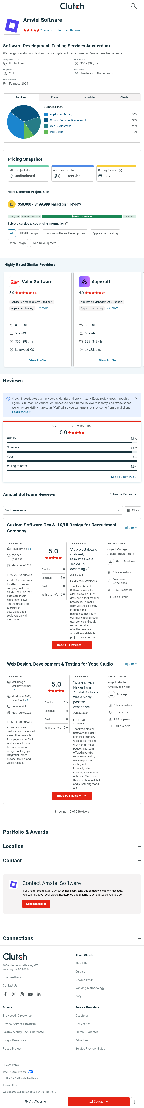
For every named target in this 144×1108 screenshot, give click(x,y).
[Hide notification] (136, 398)
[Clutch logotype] (72, 6)
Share (133, 528)
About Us (81, 963)
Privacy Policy (11, 1064)
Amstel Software (42, 20)
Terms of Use (10, 1085)
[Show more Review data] (72, 645)
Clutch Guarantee (86, 1032)
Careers (80, 971)
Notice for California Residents (20, 1078)
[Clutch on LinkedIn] (38, 994)
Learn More (20, 412)
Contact (99, 1101)
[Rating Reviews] (31, 30)
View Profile (37, 360)
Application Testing (61, 114)
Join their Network (69, 30)
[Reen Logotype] (14, 281)
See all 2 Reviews (122, 476)
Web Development (60, 125)
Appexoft (101, 281)
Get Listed (82, 1015)
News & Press (84, 980)
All (11, 233)
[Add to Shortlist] (135, 1101)
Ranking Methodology (89, 988)
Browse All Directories (17, 1015)
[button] (63, 510)
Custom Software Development (68, 120)
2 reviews (46, 30)
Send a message (36, 903)
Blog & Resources (14, 1040)
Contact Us (10, 985)
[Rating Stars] (23, 293)
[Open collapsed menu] (10, 5)
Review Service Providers (19, 1024)
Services (21, 97)
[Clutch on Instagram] (22, 994)
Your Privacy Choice (14, 1071)
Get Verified (83, 1024)
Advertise (81, 1040)
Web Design (57, 131)
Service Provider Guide (90, 1048)
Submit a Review (121, 494)
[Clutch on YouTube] (30, 994)
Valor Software (37, 281)
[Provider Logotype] (12, 26)
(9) (103, 293)
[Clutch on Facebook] (5, 994)
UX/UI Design (29, 233)
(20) (34, 293)
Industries (89, 97)
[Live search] (133, 5)
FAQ (78, 996)
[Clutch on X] (13, 994)
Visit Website (37, 1101)
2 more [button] (43, 308)
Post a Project (12, 1048)
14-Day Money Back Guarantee (23, 1032)
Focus (54, 97)
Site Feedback (12, 977)
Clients (124, 97)
